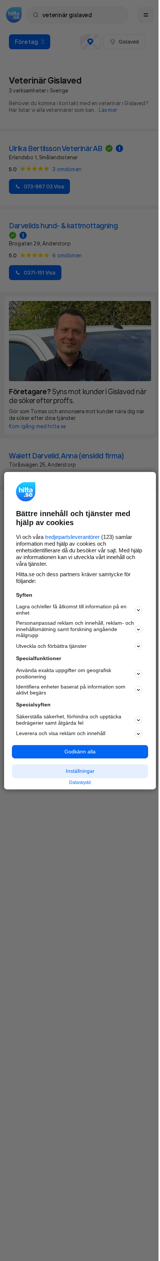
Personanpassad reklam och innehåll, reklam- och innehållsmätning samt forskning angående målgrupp (75, 629)
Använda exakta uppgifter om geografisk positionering (63, 674)
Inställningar (80, 771)
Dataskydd (80, 782)
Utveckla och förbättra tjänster (51, 646)
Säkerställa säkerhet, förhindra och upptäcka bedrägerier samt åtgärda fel (68, 719)
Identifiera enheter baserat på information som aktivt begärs (70, 690)
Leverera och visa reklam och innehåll (60, 734)
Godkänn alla (80, 752)
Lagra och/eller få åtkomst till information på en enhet (71, 610)
